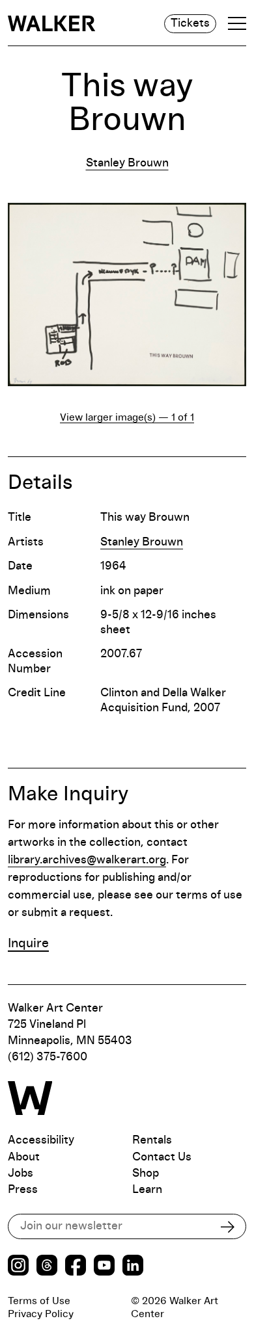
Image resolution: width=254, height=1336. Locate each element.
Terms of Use (39, 1301)
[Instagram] (18, 1267)
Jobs (20, 1173)
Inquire (28, 943)
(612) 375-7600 (47, 1057)
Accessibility (41, 1140)
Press (23, 1190)
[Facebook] (75, 1267)
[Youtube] (104, 1267)
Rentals (152, 1140)
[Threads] (46, 1267)
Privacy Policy (41, 1314)
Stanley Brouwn (127, 163)
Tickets (190, 23)
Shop (145, 1173)
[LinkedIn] (132, 1267)
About (24, 1157)
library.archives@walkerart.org (87, 860)
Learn (147, 1190)
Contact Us (161, 1157)
